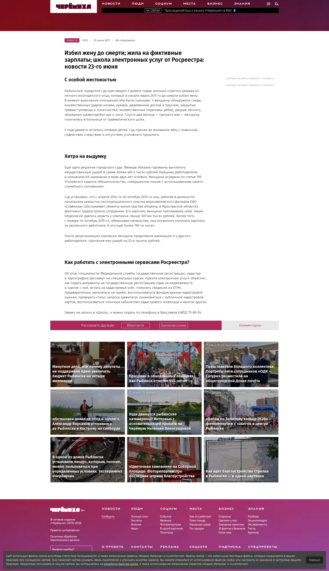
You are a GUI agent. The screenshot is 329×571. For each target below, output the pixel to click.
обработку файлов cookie (121, 564)
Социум (163, 3)
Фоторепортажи (236, 392)
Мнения (150, 392)
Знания (242, 3)
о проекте (112, 547)
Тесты (252, 528)
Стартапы (225, 516)
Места (189, 3)
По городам (196, 528)
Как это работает (200, 516)
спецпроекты (262, 547)
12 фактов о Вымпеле (232, 528)
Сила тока (225, 532)
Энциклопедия (257, 520)
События (154, 345)
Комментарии (250, 325)
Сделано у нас (228, 520)
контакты (268, 78)
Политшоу (77, 345)
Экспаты (136, 520)
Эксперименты (80, 440)
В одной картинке (232, 440)
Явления (165, 520)
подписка (230, 547)
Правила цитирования (65, 530)
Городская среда (200, 524)
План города (197, 520)
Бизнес (215, 3)
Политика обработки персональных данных (65, 538)
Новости (111, 3)
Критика (253, 532)
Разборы (253, 516)
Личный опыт (77, 392)
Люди (138, 3)
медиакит (254, 78)
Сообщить (108, 516)
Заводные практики (236, 345)
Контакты (142, 547)
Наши (134, 528)
